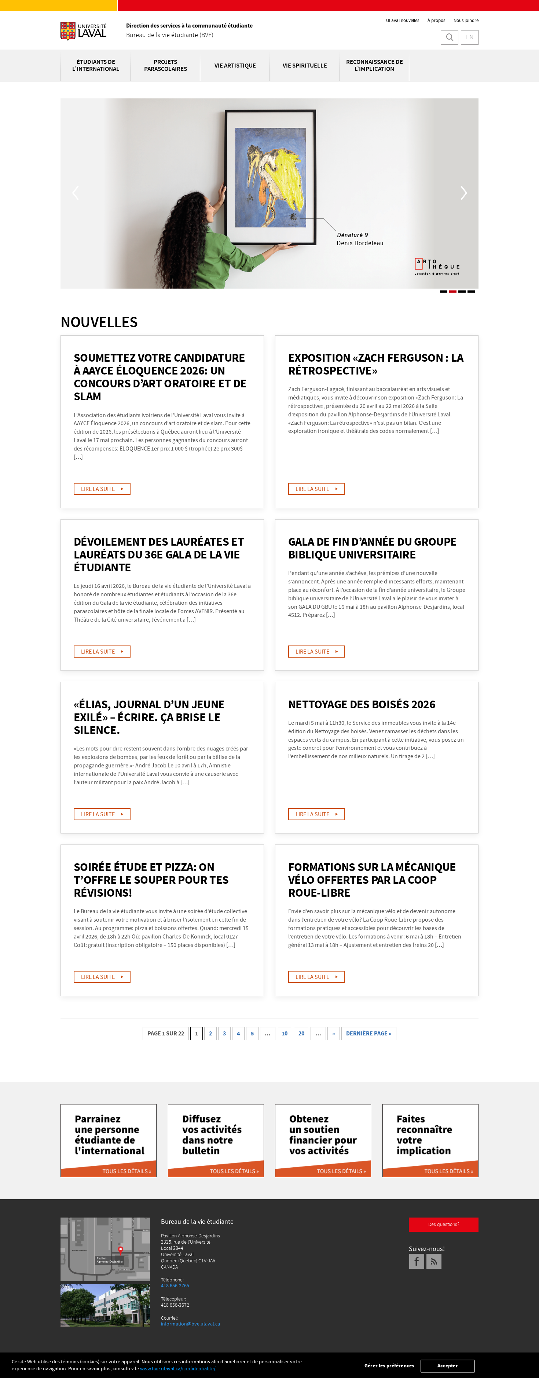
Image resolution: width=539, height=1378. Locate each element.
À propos (436, 20)
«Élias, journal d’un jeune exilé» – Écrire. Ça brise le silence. (149, 718)
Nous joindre (466, 20)
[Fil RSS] (434, 1261)
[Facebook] (417, 1261)
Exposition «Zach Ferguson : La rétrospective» (375, 364)
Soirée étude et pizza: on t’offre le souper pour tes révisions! (151, 880)
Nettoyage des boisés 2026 (361, 705)
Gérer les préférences (389, 1366)
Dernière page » (369, 1034)
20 (301, 1034)
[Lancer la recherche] (449, 37)
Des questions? (443, 1224)
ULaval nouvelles (402, 20)
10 (284, 1034)
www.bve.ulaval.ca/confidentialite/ (178, 1369)
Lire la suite (99, 489)
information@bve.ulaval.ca (190, 1324)
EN (469, 37)
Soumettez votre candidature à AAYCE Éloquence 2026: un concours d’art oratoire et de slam (160, 377)
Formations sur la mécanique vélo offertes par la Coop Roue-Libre (372, 880)
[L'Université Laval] (83, 33)
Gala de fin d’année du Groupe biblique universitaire (372, 548)
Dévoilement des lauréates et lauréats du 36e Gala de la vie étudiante (159, 555)
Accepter (447, 1366)
